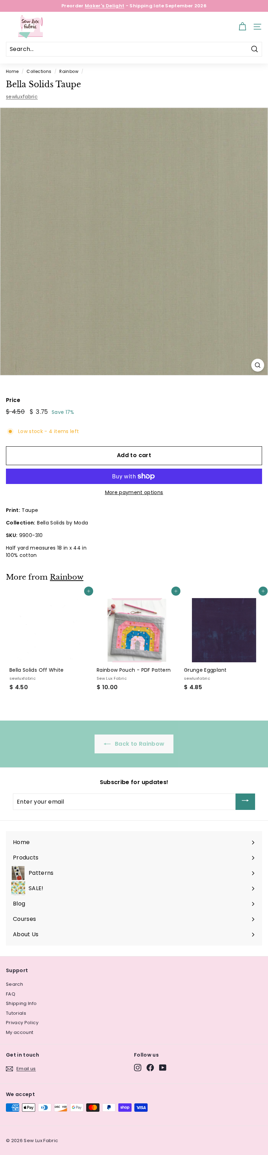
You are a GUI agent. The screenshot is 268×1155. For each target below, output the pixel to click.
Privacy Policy (22, 1022)
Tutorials (16, 1013)
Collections (39, 71)
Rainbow (68, 71)
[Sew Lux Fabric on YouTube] (162, 1067)
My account (20, 1032)
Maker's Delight (104, 5)
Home (12, 71)
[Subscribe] (245, 801)
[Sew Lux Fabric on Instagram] (137, 1067)
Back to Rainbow (139, 744)
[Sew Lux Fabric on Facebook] (150, 1067)
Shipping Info (21, 1003)
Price (13, 400)
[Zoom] (257, 365)
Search (14, 984)
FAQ (10, 994)
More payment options (134, 492)
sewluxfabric (22, 96)
